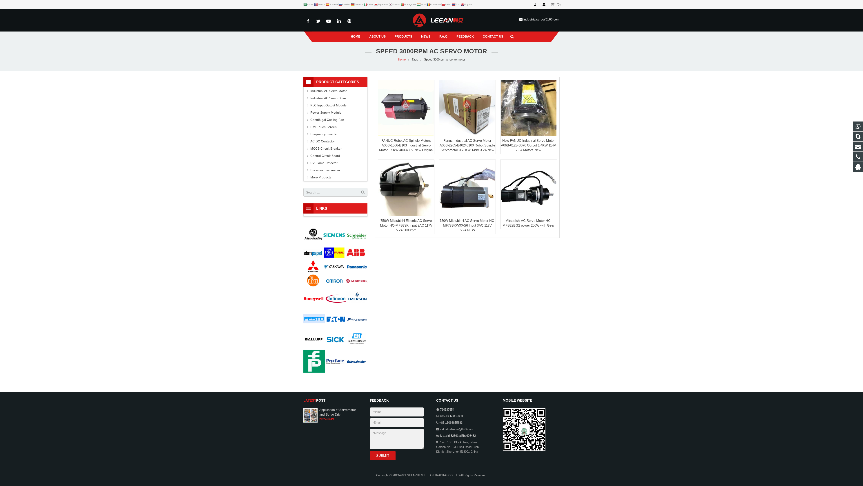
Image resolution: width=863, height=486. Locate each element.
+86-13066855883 (451, 416)
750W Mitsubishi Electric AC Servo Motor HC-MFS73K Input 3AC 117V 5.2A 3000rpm (406, 225)
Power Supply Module (325, 112)
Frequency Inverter (324, 134)
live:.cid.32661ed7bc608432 (458, 435)
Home (402, 59)
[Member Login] (543, 4)
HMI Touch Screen (323, 127)
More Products (320, 177)
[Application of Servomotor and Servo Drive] (310, 415)
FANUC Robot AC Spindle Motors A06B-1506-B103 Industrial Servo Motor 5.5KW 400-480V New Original (406, 145)
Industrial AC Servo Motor (328, 91)
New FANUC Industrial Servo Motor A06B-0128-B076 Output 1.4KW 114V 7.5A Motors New (528, 145)
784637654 (447, 409)
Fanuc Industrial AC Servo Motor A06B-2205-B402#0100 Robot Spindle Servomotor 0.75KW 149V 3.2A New (467, 145)
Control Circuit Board (325, 156)
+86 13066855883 (451, 422)
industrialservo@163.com (541, 19)
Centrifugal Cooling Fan (327, 120)
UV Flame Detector (324, 163)
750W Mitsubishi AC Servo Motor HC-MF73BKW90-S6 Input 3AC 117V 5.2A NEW (467, 225)
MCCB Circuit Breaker (326, 148)
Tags (415, 59)
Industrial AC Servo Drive (328, 98)
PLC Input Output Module (328, 105)
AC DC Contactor (322, 141)
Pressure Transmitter (325, 170)
